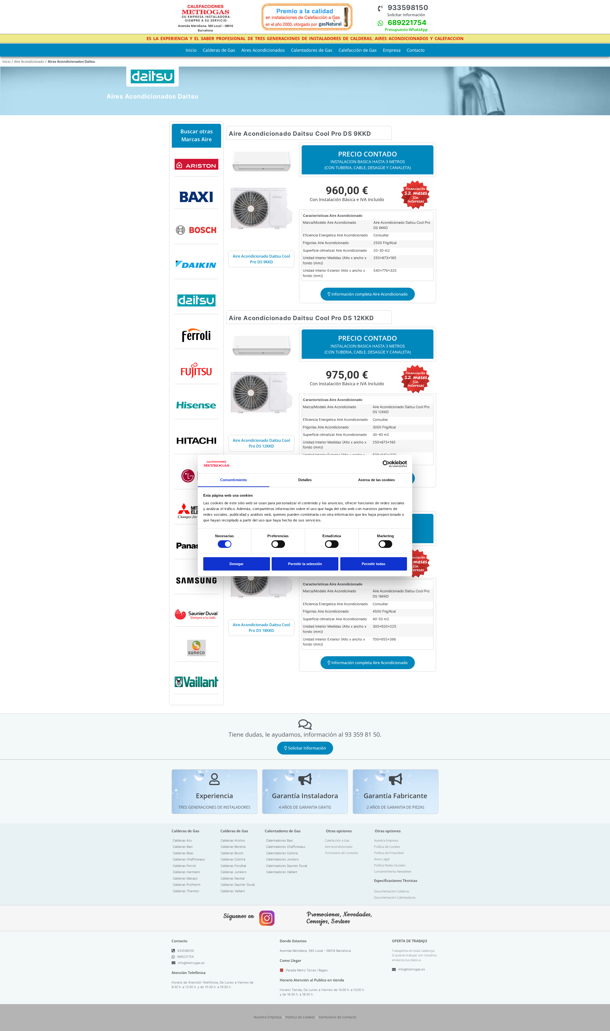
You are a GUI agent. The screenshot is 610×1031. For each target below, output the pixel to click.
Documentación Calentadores (395, 897)
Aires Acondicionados (263, 50)
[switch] (278, 544)
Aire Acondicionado (29, 61)
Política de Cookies (387, 846)
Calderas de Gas (219, 50)
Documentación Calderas (391, 891)
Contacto (416, 50)
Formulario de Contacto (341, 853)
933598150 (408, 7)
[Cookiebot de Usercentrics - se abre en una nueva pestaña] (386, 464)
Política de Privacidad (389, 853)
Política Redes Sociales (389, 865)
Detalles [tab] (305, 480)
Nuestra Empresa (386, 840)
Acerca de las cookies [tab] (376, 480)
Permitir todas (373, 564)
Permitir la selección (305, 564)
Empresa (392, 50)
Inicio (191, 50)
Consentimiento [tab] (233, 480)
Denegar (236, 564)
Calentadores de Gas (311, 50)
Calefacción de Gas (358, 50)
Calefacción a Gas (337, 840)
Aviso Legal (382, 859)
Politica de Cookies (300, 1017)
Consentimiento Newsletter (393, 871)
